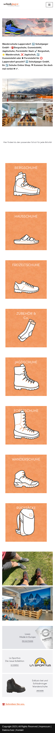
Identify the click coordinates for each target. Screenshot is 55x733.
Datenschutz (8, 730)
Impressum (44, 726)
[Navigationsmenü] (49, 4)
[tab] (17, 152)
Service (41, 152)
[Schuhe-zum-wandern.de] (11, 4)
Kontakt (19, 730)
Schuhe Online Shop (17, 152)
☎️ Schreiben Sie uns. (13, 704)
